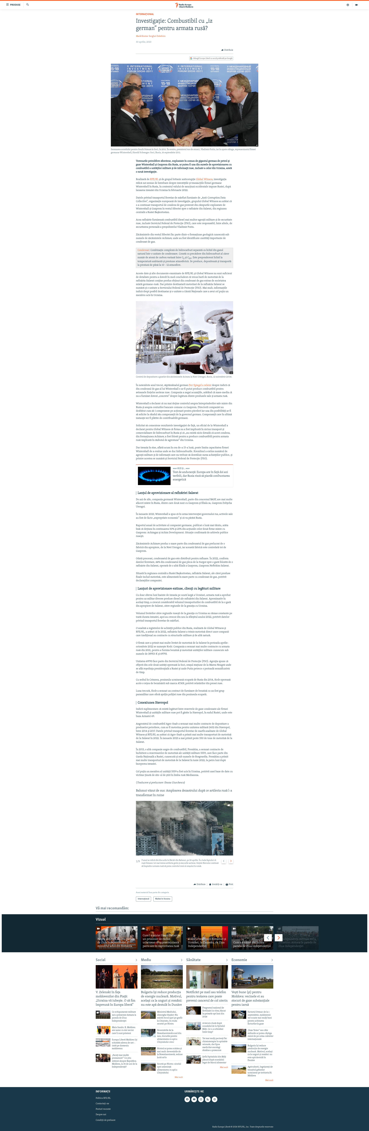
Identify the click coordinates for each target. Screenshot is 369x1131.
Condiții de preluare (105, 1120)
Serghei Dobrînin (157, 36)
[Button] (227, 50)
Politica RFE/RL (103, 1098)
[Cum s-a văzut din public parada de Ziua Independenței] (252, 938)
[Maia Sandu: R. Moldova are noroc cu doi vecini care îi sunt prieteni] (103, 1030)
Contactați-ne (102, 1104)
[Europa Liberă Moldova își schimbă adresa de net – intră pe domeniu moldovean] (103, 1042)
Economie (239, 960)
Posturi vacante (103, 1109)
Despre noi (101, 1115)
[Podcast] (347, 5)
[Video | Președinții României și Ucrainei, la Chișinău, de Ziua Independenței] (207, 938)
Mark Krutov (142, 36)
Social (100, 960)
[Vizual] (356, 5)
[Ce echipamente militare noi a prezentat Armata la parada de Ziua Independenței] (298, 938)
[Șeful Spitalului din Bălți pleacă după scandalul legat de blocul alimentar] (193, 1059)
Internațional (145, 14)
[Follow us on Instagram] (201, 1099)
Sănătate (193, 960)
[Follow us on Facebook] (187, 1099)
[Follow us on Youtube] (194, 1099)
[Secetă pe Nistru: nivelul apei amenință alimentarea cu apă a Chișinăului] (148, 1067)
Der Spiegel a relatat (200, 385)
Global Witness (204, 179)
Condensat (143, 250)
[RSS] (207, 1099)
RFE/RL (154, 179)
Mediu (146, 960)
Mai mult (179, 1077)
